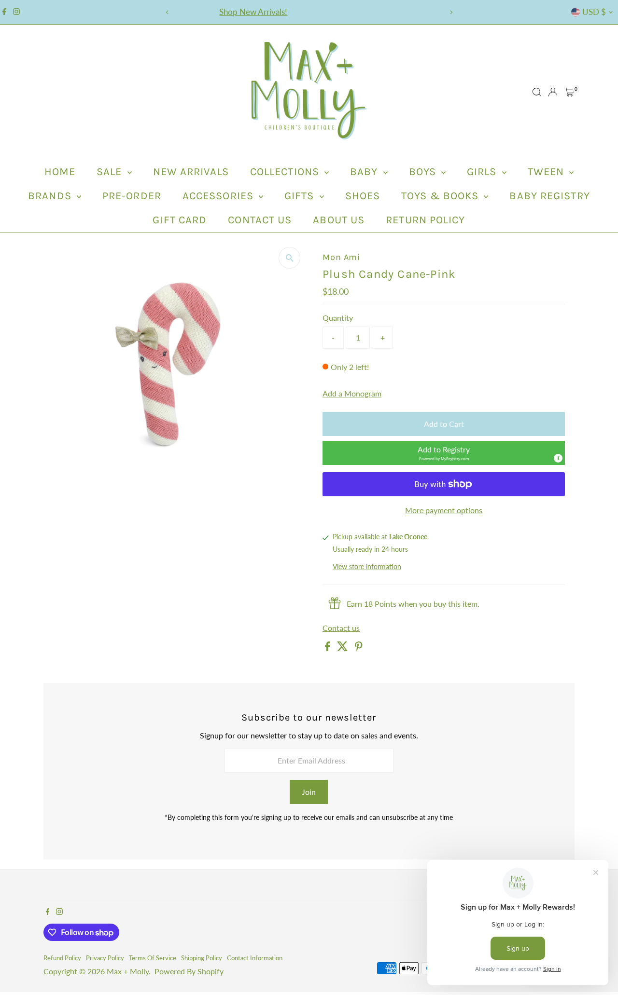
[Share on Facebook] (328, 648)
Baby (365, 171)
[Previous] (167, 12)
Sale (111, 171)
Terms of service (152, 958)
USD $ (594, 12)
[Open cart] (569, 92)
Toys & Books (441, 196)
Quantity (338, 317)
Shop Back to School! (317, 12)
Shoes (362, 196)
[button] (444, 453)
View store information (367, 567)
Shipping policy (201, 958)
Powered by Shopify (189, 971)
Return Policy (425, 220)
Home (59, 171)
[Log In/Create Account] (552, 92)
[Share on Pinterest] (359, 648)
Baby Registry (549, 196)
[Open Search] (537, 92)
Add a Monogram (352, 393)
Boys (424, 171)
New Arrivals (191, 171)
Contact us (341, 628)
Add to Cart (444, 423)
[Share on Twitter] (343, 648)
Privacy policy (105, 958)
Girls (483, 171)
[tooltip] (558, 458)
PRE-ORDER (131, 196)
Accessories (219, 196)
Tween (547, 171)
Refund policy (62, 958)
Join (309, 791)
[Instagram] (16, 12)
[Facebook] (4, 12)
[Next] (451, 12)
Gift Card (180, 220)
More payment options (443, 510)
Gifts (300, 196)
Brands (51, 196)
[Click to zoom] (289, 258)
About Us (339, 220)
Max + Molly (128, 971)
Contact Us (260, 220)
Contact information (254, 958)
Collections (286, 171)
